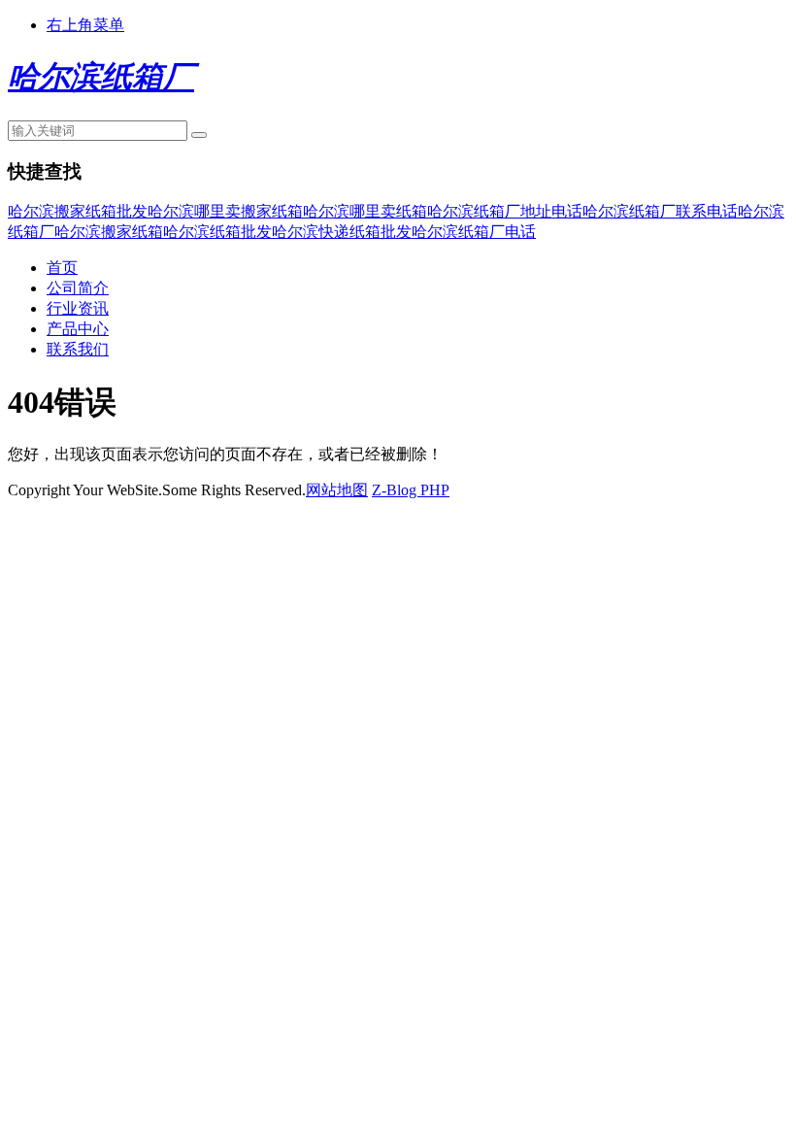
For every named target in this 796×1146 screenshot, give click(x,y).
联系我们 (78, 349)
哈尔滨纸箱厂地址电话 (504, 211)
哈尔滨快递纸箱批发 (342, 231)
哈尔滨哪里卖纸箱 (365, 211)
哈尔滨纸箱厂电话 (474, 231)
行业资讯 (78, 308)
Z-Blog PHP (410, 490)
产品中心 (78, 328)
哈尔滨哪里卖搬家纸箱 (225, 211)
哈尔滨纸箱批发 (217, 231)
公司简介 (78, 288)
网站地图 (337, 490)
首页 (62, 267)
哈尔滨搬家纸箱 (108, 231)
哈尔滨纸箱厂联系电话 (660, 211)
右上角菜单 (85, 25)
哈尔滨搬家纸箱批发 (78, 211)
